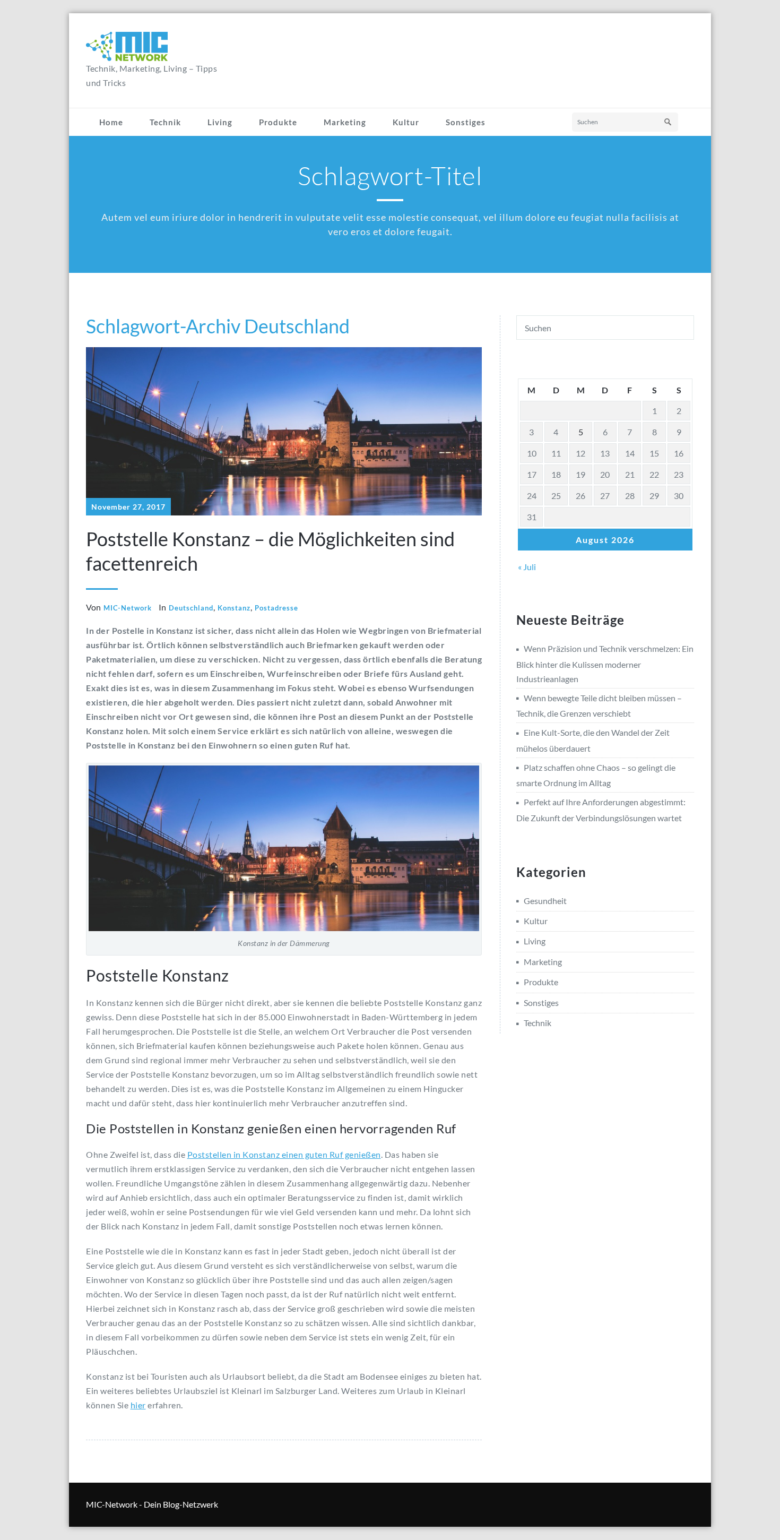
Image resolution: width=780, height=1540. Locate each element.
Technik (165, 122)
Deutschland (191, 608)
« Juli (527, 567)
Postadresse (276, 608)
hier (138, 1405)
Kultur (406, 122)
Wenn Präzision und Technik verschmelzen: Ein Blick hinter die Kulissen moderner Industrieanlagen (605, 663)
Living (219, 122)
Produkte (278, 122)
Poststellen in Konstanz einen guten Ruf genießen (284, 1154)
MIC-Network (127, 608)
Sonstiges (466, 122)
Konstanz (234, 608)
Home (111, 122)
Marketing (345, 122)
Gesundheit (545, 901)
